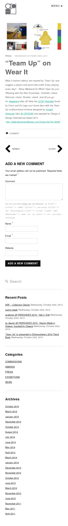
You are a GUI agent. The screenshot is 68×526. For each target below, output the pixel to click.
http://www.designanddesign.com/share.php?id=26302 (33, 121)
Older (52, 149)
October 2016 (12, 406)
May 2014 (10, 447)
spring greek (11, 309)
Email (9, 235)
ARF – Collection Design (17, 304)
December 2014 (13, 421)
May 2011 (10, 508)
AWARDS (10, 366)
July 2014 (10, 437)
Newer (16, 149)
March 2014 (11, 457)
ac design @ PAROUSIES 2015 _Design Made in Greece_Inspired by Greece (30, 324)
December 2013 (13, 467)
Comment (14, 133)
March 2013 (11, 488)
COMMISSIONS (13, 361)
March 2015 (11, 411)
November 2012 (13, 493)
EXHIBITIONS (12, 377)
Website (9, 248)
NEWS (8, 382)
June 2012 (10, 498)
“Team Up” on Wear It (28, 67)
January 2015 (12, 416)
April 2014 (10, 452)
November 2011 (13, 503)
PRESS (8, 55)
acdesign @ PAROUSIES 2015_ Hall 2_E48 (27, 314)
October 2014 (12, 427)
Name (9, 223)
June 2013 (10, 483)
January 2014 (12, 462)
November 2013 (13, 472)
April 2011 (10, 513)
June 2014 (10, 442)
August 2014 (11, 432)
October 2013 (12, 478)
